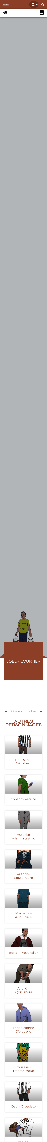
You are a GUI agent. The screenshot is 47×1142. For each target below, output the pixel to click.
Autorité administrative (23, 836)
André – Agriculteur (23, 990)
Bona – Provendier (23, 953)
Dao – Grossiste (23, 1106)
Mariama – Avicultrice (23, 915)
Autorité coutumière (23, 876)
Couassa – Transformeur (23, 1069)
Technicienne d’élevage (23, 1029)
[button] (42, 4)
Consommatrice (23, 799)
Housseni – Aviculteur (23, 761)
